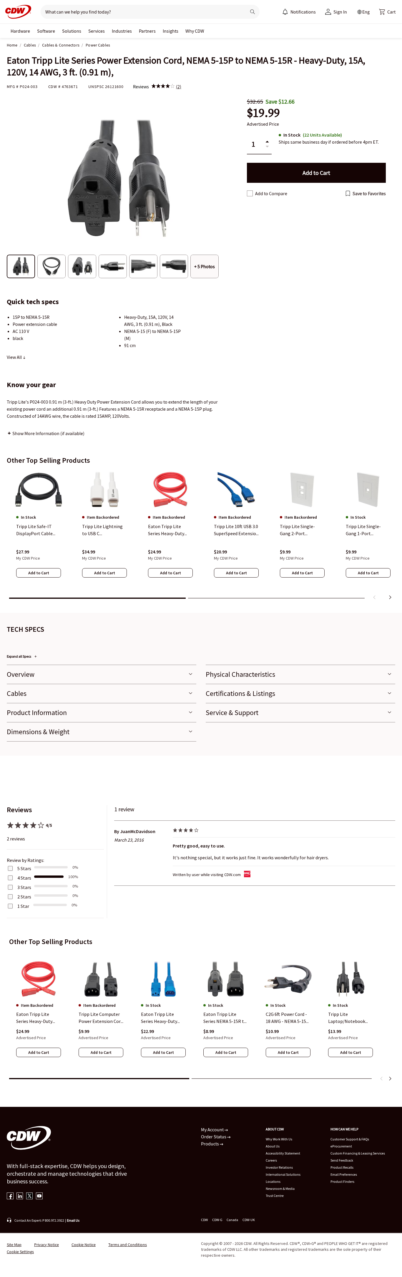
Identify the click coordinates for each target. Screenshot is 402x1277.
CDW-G (217, 1220)
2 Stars (24, 897)
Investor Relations (279, 1167)
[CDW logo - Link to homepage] (16, 12)
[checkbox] (250, 193)
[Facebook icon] (10, 1196)
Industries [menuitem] (122, 31)
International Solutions (283, 1174)
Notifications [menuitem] (303, 12)
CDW (204, 1220)
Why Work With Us (279, 1139)
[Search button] (252, 11)
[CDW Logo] (16, 12)
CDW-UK (248, 1220)
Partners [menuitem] (147, 31)
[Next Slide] (390, 1079)
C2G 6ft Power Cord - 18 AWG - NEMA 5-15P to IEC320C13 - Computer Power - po (287, 1018)
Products (210, 1144)
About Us (273, 1146)
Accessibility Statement (283, 1153)
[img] (163, 86)
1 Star (23, 906)
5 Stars (24, 868)
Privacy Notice (46, 1244)
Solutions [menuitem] (71, 31)
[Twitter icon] (29, 1196)
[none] (20, 31)
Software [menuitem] (46, 31)
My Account (213, 1129)
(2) (178, 86)
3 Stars (24, 887)
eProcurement (341, 1146)
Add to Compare (271, 193)
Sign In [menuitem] (340, 12)
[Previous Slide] (382, 1079)
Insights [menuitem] (170, 31)
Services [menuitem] (96, 31)
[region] (201, 536)
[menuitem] (285, 12)
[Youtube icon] (39, 1196)
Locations (273, 1181)
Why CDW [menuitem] (194, 31)
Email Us (73, 1220)
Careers (271, 1160)
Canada (232, 1220)
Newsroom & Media (280, 1188)
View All (15, 357)
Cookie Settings (20, 1251)
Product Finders (342, 1181)
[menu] (299, 12)
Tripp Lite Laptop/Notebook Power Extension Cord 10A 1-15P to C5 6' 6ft (350, 1018)
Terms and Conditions (127, 1244)
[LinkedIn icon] (19, 1196)
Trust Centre (275, 1195)
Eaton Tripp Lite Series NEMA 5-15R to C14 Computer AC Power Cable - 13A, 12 (225, 1018)
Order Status (214, 1137)
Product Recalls (341, 1167)
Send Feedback (341, 1160)
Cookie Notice (84, 1244)
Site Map (14, 1244)
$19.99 (263, 113)
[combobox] (141, 12)
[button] (387, 12)
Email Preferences (343, 1174)
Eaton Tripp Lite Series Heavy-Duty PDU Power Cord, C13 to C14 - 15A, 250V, (37, 1018)
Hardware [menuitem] (20, 31)
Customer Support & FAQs (349, 1139)
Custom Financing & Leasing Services (357, 1153)
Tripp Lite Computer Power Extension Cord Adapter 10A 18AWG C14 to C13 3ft (101, 1018)
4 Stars (24, 878)
